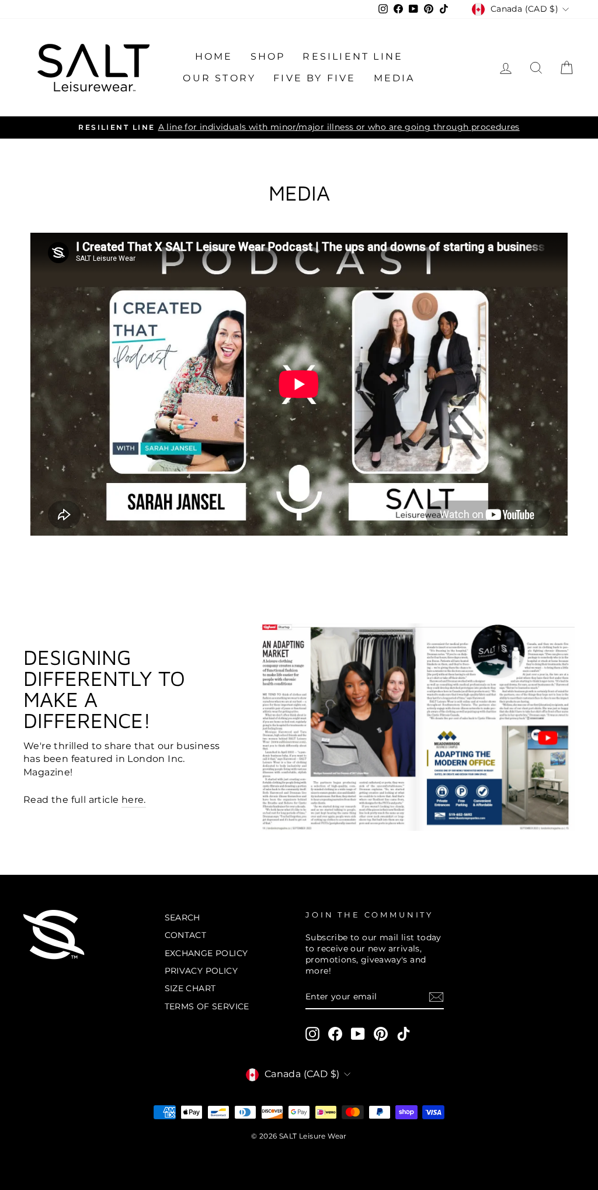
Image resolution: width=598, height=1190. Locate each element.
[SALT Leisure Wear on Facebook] (335, 1034)
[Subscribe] (436, 997)
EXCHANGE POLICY (206, 953)
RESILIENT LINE (353, 56)
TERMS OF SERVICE (207, 1006)
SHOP (268, 56)
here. (133, 799)
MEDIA (394, 78)
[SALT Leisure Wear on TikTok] (404, 1034)
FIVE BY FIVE (314, 78)
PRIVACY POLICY (201, 970)
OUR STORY (219, 78)
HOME (214, 56)
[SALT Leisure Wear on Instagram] (312, 1034)
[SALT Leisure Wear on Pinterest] (381, 1034)
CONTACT (186, 935)
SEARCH (182, 917)
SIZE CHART (190, 988)
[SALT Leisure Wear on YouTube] (358, 1034)
